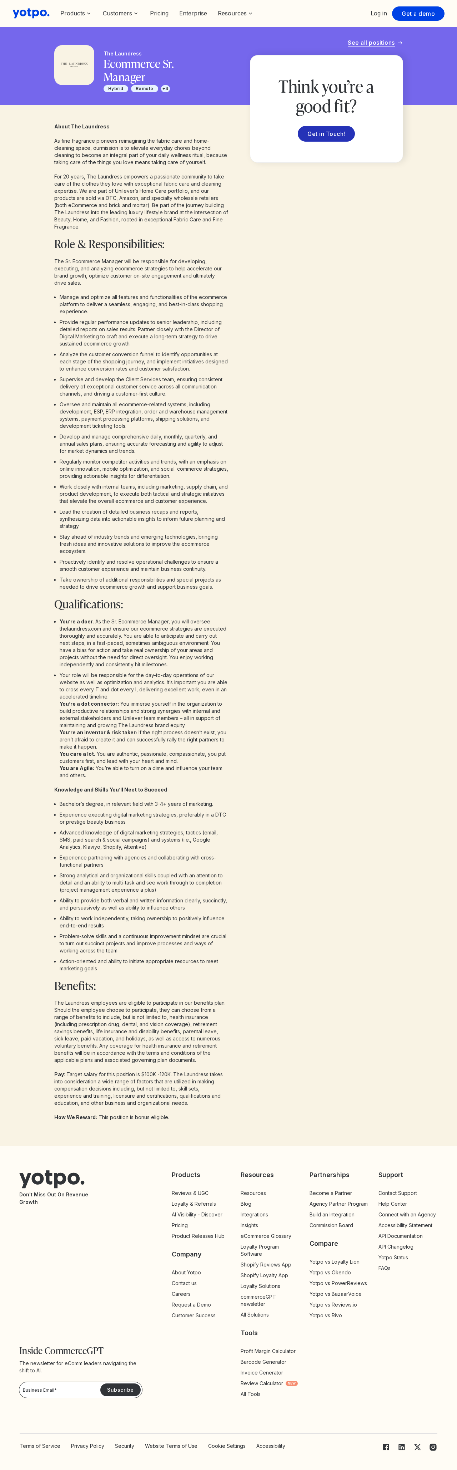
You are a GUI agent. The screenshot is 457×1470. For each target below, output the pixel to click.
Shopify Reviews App (266, 1264)
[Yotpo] (31, 13)
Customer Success (194, 1315)
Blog (246, 1204)
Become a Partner (331, 1193)
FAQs (384, 1268)
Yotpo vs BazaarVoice (336, 1294)
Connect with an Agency (407, 1214)
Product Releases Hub (198, 1236)
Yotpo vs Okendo (330, 1272)
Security (124, 1446)
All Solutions (255, 1315)
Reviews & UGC (190, 1193)
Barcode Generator (263, 1362)
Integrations (254, 1214)
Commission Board (331, 1225)
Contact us (184, 1283)
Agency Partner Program (339, 1204)
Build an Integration (332, 1214)
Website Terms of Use (171, 1446)
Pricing (159, 13)
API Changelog (395, 1247)
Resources (253, 1193)
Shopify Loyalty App (264, 1275)
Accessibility (270, 1446)
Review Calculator (268, 1383)
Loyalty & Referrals (194, 1204)
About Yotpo (186, 1272)
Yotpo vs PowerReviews (338, 1283)
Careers (181, 1294)
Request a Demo (191, 1305)
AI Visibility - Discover (197, 1214)
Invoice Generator (262, 1372)
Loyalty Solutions (260, 1286)
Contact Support (397, 1193)
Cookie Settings (227, 1446)
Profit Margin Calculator (268, 1351)
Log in (379, 13)
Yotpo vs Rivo (326, 1315)
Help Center (392, 1204)
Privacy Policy (87, 1446)
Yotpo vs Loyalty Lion (335, 1262)
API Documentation (400, 1236)
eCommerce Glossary (266, 1236)
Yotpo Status (393, 1257)
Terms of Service (40, 1446)
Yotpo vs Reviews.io (333, 1305)
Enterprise (193, 13)
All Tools (251, 1394)
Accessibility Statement (405, 1225)
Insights (256, 1225)
